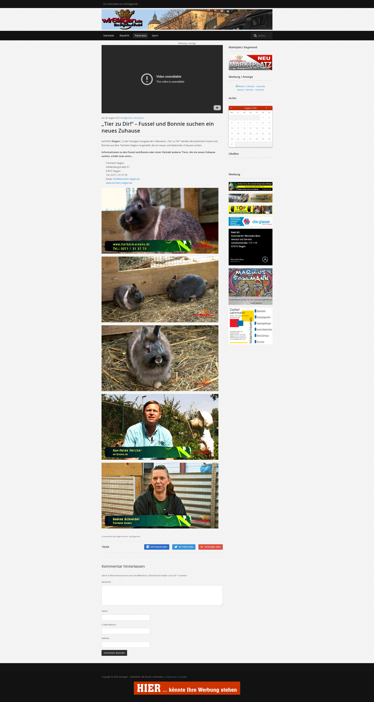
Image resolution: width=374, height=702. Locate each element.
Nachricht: (106, 582)
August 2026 (251, 108)
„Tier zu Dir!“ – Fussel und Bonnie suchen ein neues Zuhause (158, 127)
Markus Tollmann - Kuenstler (250, 89)
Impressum (171, 676)
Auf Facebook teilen (158, 547)
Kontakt (183, 676)
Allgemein (127, 118)
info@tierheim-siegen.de (126, 179)
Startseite (108, 35)
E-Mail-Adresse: (109, 624)
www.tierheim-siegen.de (119, 182)
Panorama (140, 35)
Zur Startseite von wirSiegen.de (120, 4)
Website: (106, 638)
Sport (155, 35)
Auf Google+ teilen (213, 547)
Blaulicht (124, 35)
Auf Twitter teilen (186, 547)
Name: (105, 611)
